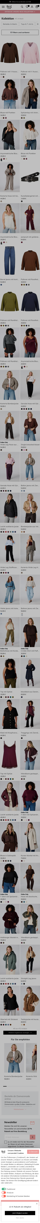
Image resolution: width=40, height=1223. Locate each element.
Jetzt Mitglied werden (20, 1213)
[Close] (37, 1203)
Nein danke (20, 1218)
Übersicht (34, 1152)
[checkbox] (8, 1189)
